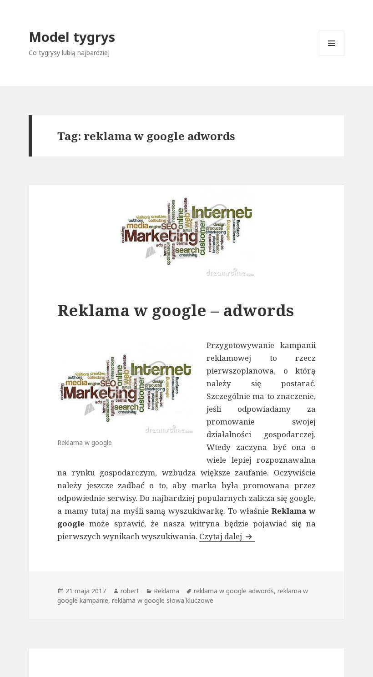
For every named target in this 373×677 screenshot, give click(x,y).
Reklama (166, 590)
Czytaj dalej (227, 536)
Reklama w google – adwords (175, 310)
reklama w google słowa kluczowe (162, 600)
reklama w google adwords (234, 590)
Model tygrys (72, 36)
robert (130, 590)
